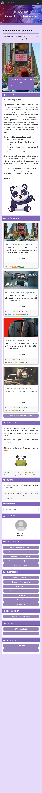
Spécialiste (21, 595)
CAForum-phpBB (21, 629)
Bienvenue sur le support (21, 617)
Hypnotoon (21, 646)
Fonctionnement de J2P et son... (21, 561)
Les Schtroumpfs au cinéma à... (21, 547)
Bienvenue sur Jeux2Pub (21, 565)
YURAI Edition (21, 586)
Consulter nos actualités (21, 416)
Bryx (9, 266)
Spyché (10, 362)
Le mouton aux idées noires (21, 577)
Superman (11, 314)
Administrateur (21, 604)
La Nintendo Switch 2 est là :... (21, 556)
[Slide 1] (15, 89)
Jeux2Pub (21, 633)
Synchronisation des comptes (21, 591)
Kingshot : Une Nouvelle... (21, 582)
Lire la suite (21, 258)
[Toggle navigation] (38, 3)
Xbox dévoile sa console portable (21, 552)
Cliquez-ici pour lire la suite (21, 86)
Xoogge (21, 650)
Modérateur (21, 600)
